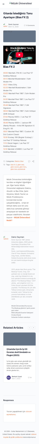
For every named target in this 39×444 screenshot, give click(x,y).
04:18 (5, 99)
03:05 (5, 93)
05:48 (5, 105)
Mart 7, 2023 (16, 378)
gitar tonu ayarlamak (18, 169)
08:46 (5, 123)
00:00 (5, 73)
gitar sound (15, 167)
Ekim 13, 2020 (13, 27)
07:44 (5, 117)
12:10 (5, 149)
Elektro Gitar (19, 161)
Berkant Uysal (17, 376)
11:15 (5, 143)
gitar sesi (21, 164)
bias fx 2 (14, 164)
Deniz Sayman (13, 24)
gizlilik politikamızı (17, 437)
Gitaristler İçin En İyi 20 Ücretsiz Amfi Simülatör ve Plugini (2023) (19, 352)
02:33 (5, 87)
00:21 (5, 85)
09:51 (5, 131)
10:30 (5, 137)
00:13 (5, 79)
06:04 (5, 111)
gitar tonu (23, 167)
